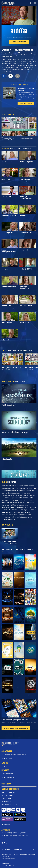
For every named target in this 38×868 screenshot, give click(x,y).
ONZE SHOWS (6, 783)
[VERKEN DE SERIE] (7, 562)
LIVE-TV (5, 762)
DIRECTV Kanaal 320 (8, 792)
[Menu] (34, 3)
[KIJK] (30, 580)
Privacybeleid (5, 863)
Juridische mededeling (8, 865)
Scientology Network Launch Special (14, 754)
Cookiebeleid (5, 861)
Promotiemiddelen (8, 777)
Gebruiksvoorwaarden (8, 858)
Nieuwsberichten (7, 773)
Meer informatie (26, 103)
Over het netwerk (7, 758)
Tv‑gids (4, 766)
